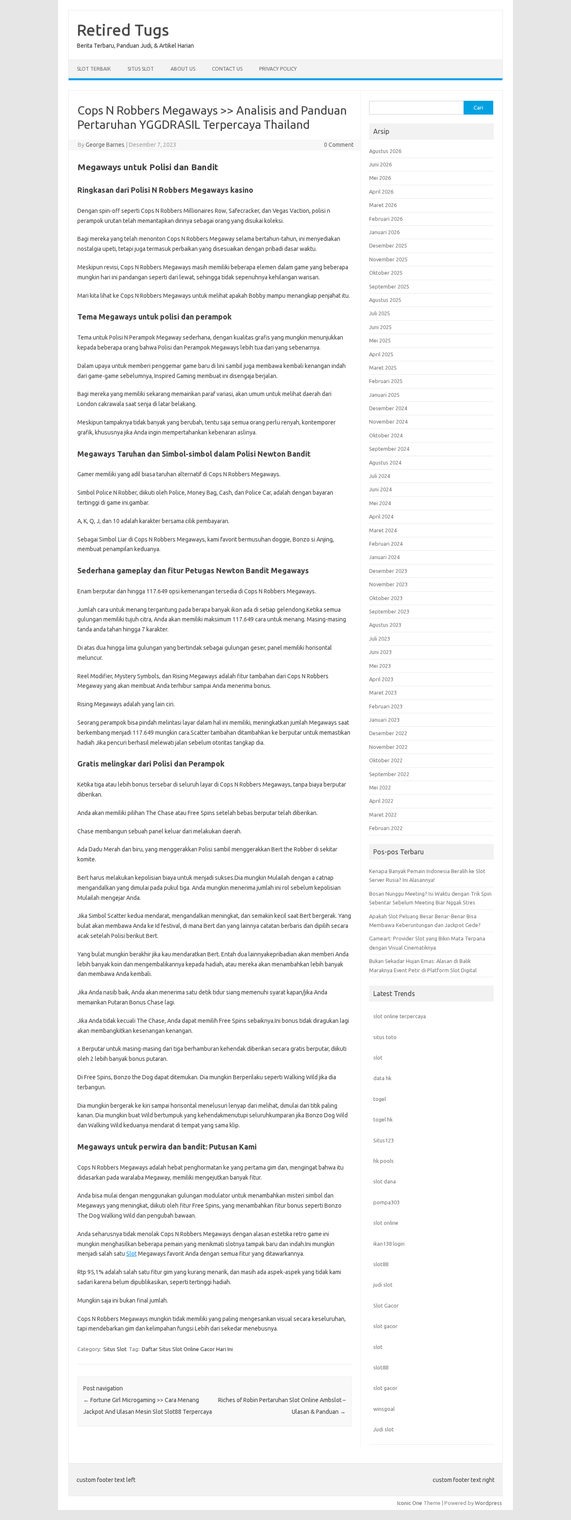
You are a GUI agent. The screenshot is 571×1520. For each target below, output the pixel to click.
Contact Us (227, 69)
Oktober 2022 (386, 760)
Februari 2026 (386, 219)
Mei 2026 (380, 178)
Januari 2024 (384, 557)
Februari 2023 (386, 706)
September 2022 (389, 774)
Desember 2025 (388, 245)
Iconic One (409, 1503)
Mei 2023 (380, 666)
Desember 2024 (388, 408)
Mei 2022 (380, 787)
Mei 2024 (380, 503)
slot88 (380, 1264)
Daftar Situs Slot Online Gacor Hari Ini (187, 1349)
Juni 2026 (380, 164)
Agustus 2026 (385, 151)
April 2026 (381, 191)
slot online (385, 1223)
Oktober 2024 (386, 435)
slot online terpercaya (399, 1016)
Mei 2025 (380, 340)
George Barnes (105, 144)
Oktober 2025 (386, 273)
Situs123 (383, 1140)
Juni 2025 (380, 327)
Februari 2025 (386, 381)
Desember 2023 (388, 571)
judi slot (383, 1285)
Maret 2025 (383, 367)
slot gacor (385, 1326)
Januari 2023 (384, 720)
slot (377, 1057)
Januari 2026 (384, 232)
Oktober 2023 (386, 598)
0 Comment (339, 144)
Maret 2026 (383, 205)
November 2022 (388, 747)
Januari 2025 (384, 395)
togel (379, 1099)
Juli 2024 (379, 476)
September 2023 (389, 611)
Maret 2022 (383, 814)
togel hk (383, 1119)
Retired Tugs (123, 29)
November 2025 (388, 259)
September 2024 (389, 449)
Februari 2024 (386, 544)
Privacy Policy (278, 69)
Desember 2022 (388, 733)
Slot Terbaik (94, 69)
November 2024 (388, 421)
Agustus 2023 (385, 625)
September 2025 (389, 286)
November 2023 (388, 584)
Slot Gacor (386, 1305)
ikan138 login (389, 1244)
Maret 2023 (383, 692)
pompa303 (386, 1202)
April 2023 (381, 679)
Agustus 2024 (385, 462)
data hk (382, 1078)
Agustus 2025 (385, 300)
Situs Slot (140, 69)
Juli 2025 (379, 313)
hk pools (383, 1161)
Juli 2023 (379, 638)
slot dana (384, 1181)
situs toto (385, 1037)
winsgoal (384, 1409)
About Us (183, 69)
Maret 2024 (383, 530)
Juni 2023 (380, 652)
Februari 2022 (386, 828)
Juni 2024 (380, 489)
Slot (131, 1253)
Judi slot (383, 1429)
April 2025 (381, 354)
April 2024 (381, 516)
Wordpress (488, 1503)
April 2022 (381, 801)
